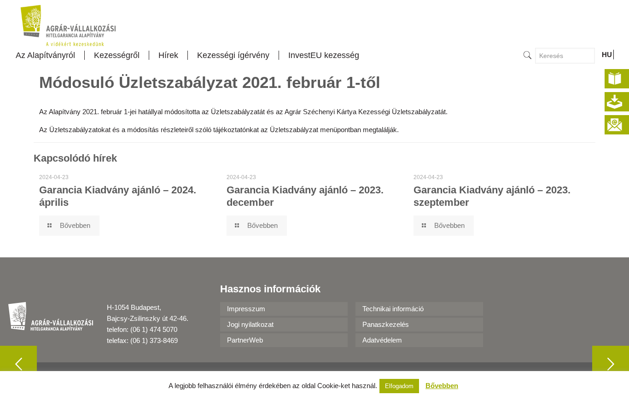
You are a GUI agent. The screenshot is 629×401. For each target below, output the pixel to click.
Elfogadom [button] (399, 386)
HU (607, 54)
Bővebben (441, 385)
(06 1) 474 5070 (153, 329)
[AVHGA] (68, 25)
